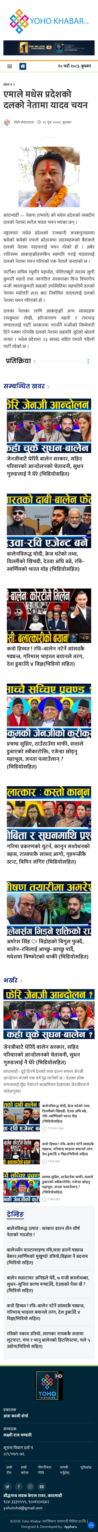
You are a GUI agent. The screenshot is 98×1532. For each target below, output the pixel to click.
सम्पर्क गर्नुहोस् (64, 1470)
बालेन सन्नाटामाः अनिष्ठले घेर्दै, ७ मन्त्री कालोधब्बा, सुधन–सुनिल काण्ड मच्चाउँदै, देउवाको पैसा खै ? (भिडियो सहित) (48, 1284)
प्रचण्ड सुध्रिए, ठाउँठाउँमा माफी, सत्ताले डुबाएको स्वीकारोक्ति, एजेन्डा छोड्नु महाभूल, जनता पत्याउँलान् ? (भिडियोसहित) (45, 755)
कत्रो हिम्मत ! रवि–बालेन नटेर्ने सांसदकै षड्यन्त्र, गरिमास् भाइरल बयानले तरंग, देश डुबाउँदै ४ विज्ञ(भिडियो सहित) (46, 656)
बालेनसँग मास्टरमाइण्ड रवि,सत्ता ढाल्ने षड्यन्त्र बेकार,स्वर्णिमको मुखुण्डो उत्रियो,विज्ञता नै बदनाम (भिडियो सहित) (47, 1256)
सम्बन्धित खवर (24, 386)
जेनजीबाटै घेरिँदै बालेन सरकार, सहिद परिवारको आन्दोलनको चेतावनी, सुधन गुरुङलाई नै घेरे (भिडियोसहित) (45, 466)
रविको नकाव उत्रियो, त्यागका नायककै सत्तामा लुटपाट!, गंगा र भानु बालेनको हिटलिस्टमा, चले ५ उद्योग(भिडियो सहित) (48, 1340)
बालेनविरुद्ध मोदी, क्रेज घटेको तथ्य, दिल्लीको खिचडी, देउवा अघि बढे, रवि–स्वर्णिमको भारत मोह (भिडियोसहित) (46, 561)
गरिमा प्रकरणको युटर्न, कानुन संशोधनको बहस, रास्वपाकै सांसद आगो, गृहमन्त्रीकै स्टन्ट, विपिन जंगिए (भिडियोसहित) (48, 854)
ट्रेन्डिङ (15, 1214)
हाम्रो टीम (9, 1470)
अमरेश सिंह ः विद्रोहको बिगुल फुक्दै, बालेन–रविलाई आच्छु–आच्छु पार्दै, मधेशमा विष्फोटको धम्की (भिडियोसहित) (47, 949)
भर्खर (11, 980)
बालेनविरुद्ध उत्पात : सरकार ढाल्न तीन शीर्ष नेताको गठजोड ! (43, 1232)
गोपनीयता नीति (44, 1470)
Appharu (70, 1527)
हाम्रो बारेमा (24, 1470)
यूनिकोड (86, 1467)
